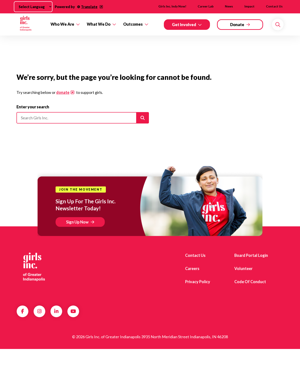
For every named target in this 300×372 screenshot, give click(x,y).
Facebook (22, 311)
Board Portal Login (251, 255)
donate (62, 92)
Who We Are (62, 24)
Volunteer (243, 268)
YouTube (73, 311)
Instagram (39, 311)
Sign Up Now (77, 222)
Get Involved (184, 24)
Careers (192, 268)
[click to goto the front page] (34, 267)
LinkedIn (56, 311)
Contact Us (195, 255)
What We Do (98, 24)
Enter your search (32, 106)
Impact (249, 6)
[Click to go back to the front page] (30, 24)
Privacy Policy (197, 281)
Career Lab (205, 6)
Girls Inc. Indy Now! (172, 6)
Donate (237, 24)
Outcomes (133, 24)
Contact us (274, 6)
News (229, 6)
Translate (89, 7)
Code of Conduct (250, 281)
